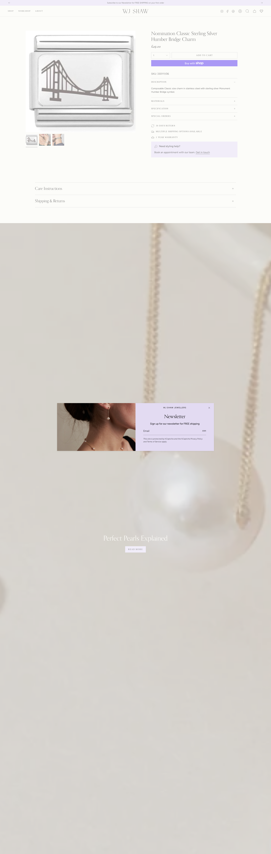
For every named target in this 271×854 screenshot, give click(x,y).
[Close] (209, 407)
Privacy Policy (196, 439)
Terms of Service (154, 442)
